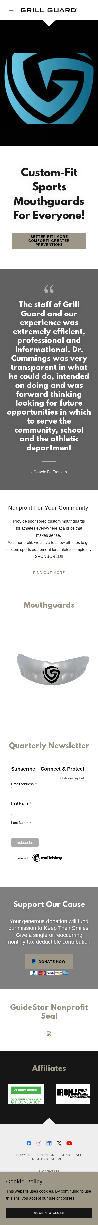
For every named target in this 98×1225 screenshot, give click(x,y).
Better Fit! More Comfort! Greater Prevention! (49, 241)
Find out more (49, 573)
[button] (12, 10)
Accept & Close (49, 1213)
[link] (49, 10)
